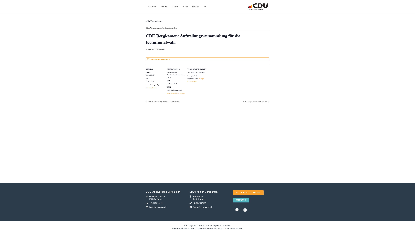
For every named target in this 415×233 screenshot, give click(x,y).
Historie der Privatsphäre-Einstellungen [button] (210, 228)
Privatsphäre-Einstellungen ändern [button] (184, 228)
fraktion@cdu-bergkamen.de (202, 207)
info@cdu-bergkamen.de (157, 207)
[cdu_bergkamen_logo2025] (252, 6)
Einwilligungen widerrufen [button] (234, 228)
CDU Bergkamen (151, 88)
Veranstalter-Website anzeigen (176, 93)
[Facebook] (237, 210)
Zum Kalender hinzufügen (159, 59)
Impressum (217, 226)
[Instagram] (245, 210)
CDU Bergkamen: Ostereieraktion (255, 101)
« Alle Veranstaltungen (154, 21)
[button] (158, 6)
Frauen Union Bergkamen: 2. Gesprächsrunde (164, 101)
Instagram (208, 226)
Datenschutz (226, 226)
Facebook (201, 226)
